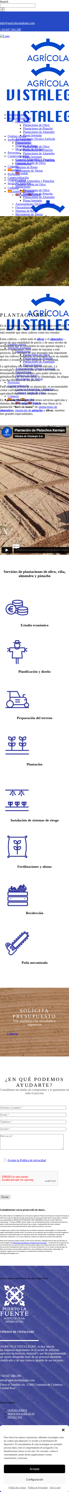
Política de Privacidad (38, 1487)
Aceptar (34, 1469)
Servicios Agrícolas (21, 1413)
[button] (63, 1430)
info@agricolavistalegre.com (17, 23)
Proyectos (15, 1417)
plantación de (29, 410)
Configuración (34, 1479)
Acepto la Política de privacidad (26, 1160)
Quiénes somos (17, 1410)
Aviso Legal (54, 1487)
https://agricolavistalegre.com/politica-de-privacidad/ (30, 1243)
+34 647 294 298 (10, 29)
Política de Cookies (17, 1487)
